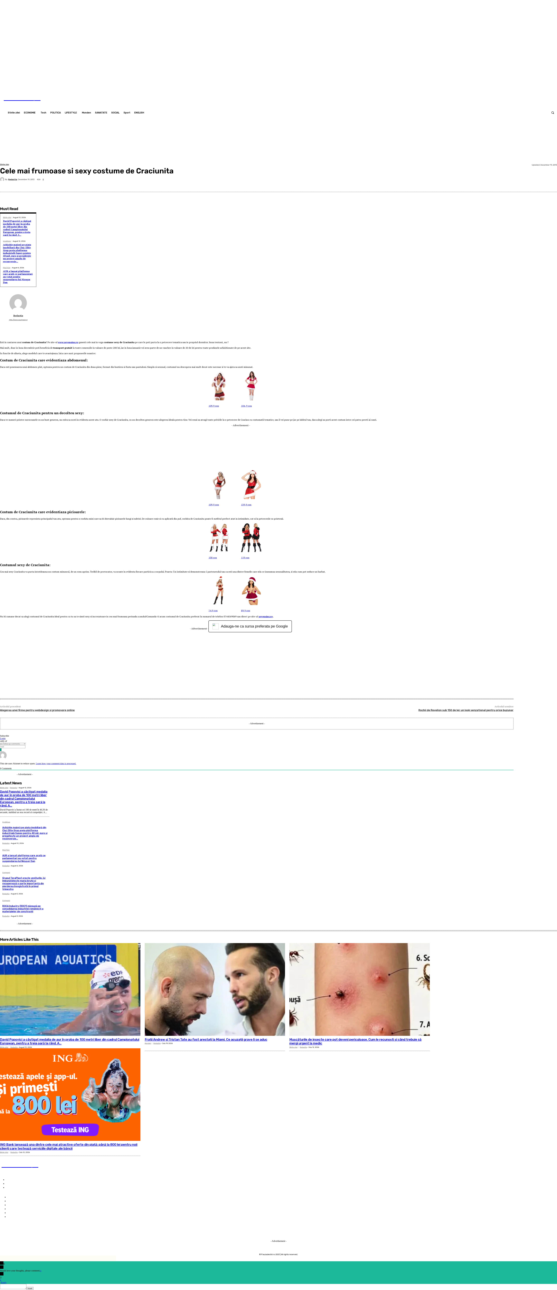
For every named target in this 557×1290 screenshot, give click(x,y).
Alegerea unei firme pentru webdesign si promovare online (37, 710)
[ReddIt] (510, 185)
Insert (30, 1288)
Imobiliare (7, 241)
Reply (4, 1282)
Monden (148, 1043)
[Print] (489, 185)
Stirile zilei (4, 164)
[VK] (468, 185)
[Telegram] (531, 185)
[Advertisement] (278, 141)
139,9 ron (246, 504)
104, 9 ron (246, 405)
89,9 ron (245, 610)
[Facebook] (551, 86)
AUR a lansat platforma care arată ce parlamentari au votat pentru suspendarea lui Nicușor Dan (18, 277)
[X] (448, 185)
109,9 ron (214, 405)
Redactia (12, 179)
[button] (552, 112)
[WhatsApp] (479, 185)
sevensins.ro (266, 616)
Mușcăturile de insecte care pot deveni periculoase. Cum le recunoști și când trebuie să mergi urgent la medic (355, 1041)
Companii (6, 873)
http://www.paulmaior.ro (18, 320)
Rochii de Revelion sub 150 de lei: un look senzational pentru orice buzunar (465, 710)
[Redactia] (2, 179)
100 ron (213, 557)
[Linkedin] (500, 185)
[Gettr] (541, 185)
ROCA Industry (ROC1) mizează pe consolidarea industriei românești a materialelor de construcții (22, 909)
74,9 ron (213, 610)
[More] (552, 185)
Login (3, 738)
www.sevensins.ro (68, 342)
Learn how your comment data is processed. (56, 763)
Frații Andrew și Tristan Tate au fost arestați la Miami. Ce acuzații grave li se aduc (206, 1039)
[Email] (521, 185)
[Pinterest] (458, 185)
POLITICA (6, 268)
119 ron (245, 557)
